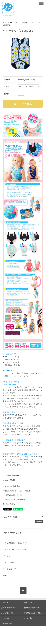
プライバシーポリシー (8, 623)
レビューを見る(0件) (11, 475)
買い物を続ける (9, 504)
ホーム (5, 23)
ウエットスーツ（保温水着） (19, 23)
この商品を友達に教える (12, 495)
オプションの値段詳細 (11, 486)
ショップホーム (6, 602)
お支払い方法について (8, 608)
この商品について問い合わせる (15, 500)
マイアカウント (6, 618)
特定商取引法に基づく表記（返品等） (17, 491)
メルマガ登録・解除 (7, 613)
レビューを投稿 (9, 480)
